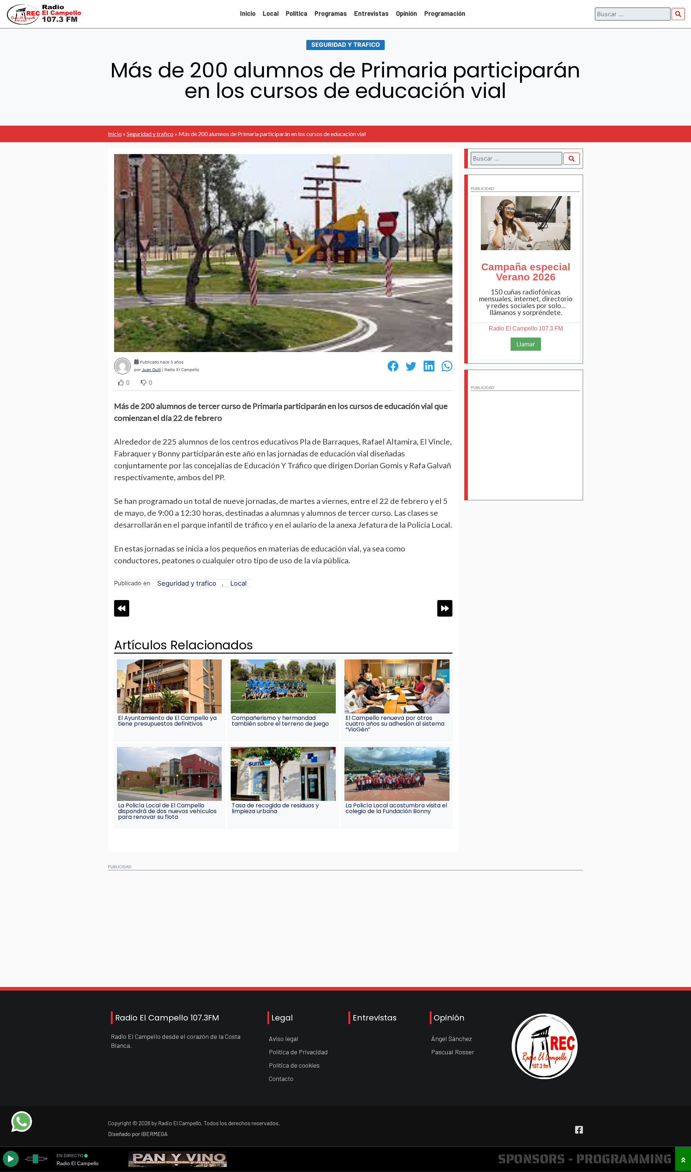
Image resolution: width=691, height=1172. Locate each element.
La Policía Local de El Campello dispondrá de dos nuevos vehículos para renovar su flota (167, 811)
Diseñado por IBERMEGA (138, 1133)
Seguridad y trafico (345, 44)
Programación (444, 13)
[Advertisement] (525, 440)
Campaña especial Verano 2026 (525, 272)
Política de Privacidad (298, 1052)
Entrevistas (371, 13)
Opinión (406, 13)
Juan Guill (151, 369)
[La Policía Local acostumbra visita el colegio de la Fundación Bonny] (397, 774)
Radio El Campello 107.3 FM (526, 328)
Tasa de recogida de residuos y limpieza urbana (275, 808)
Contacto (281, 1078)
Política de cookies (294, 1065)
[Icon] (579, 1129)
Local (271, 13)
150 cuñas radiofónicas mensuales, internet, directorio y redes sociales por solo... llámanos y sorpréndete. (526, 302)
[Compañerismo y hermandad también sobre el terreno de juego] (283, 686)
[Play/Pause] (11, 1159)
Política (296, 13)
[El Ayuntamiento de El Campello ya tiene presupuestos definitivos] (169, 686)
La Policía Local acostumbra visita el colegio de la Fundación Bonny (396, 808)
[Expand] (683, 1159)
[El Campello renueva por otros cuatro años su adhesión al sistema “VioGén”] (397, 686)
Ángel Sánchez (451, 1038)
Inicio (248, 13)
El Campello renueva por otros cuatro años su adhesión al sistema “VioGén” (395, 724)
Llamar (525, 344)
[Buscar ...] (678, 14)
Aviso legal (283, 1038)
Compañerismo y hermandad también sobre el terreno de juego (280, 721)
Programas (331, 13)
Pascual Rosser (452, 1052)
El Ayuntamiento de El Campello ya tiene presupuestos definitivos (167, 721)
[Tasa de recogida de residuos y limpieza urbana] (283, 774)
